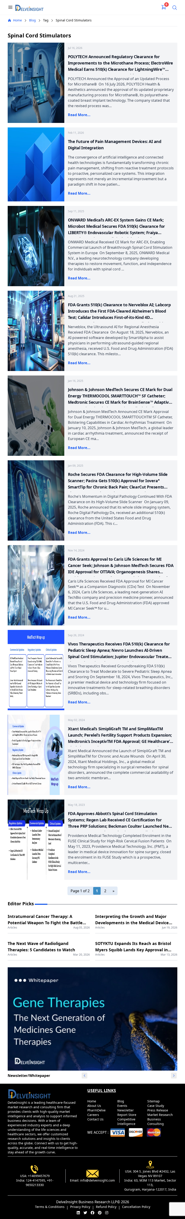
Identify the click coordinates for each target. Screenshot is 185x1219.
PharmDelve (96, 1110)
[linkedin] (78, 1212)
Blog (32, 20)
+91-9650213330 (39, 1182)
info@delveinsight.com (97, 1180)
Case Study (156, 1106)
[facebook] (92, 1212)
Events (122, 1106)
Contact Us (95, 1119)
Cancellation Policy (136, 1207)
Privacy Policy (80, 1207)
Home (17, 20)
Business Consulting (156, 1121)
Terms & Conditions (50, 1207)
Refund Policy (106, 1207)
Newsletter (126, 1110)
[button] (173, 1075)
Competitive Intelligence (126, 1121)
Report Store (127, 1115)
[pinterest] (99, 1212)
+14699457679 (39, 1176)
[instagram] (106, 1212)
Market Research (160, 1115)
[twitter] (85, 1212)
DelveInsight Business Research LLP (86, 1201)
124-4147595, (36, 1180)
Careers (93, 1115)
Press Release (158, 1110)
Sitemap (154, 1101)
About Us (94, 1106)
